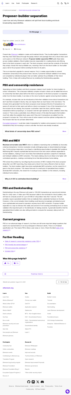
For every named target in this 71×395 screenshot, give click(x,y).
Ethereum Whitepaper (31, 345)
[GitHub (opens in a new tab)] (28, 381)
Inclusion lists (10, 251)
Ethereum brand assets (21, 386)
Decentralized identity (31, 325)
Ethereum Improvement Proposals (34, 362)
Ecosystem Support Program (11, 372)
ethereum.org (8, 288)
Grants (49, 313)
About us (11, 386)
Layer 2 (27, 332)
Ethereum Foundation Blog (11, 369)
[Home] (2, 3)
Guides (27, 297)
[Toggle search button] (58, 3)
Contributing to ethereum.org (11, 356)
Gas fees (5, 317)
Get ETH (27, 303)
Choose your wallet (30, 300)
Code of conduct (35, 386)
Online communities (8, 349)
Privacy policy (49, 386)
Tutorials (49, 300)
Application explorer (31, 307)
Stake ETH (28, 329)
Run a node (6, 320)
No (17, 263)
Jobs (42, 386)
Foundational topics (52, 317)
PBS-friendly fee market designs (16, 244)
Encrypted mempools (10, 123)
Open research (29, 359)
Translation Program (8, 359)
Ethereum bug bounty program (11, 362)
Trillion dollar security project (33, 372)
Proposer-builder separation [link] (29, 10)
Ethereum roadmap (10, 10)
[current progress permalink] (2, 219)
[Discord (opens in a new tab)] (42, 381)
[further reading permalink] (2, 237)
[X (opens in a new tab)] (37, 381)
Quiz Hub (5, 329)
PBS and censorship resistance (16, 248)
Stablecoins (28, 310)
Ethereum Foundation (9, 366)
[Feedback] (67, 391)
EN (68, 3)
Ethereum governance (31, 366)
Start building (51, 307)
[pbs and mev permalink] (2, 140)
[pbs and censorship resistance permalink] (2, 85)
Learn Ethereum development (55, 310)
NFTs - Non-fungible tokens (33, 313)
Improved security (30, 352)
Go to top (64, 282)
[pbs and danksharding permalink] (2, 188)
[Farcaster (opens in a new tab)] (33, 381)
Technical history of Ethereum (33, 356)
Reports (27, 369)
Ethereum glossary (8, 335)
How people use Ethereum (10, 332)
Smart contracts (7, 313)
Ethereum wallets (7, 307)
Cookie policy (30, 389)
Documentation (51, 303)
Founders (50, 327)
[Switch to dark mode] (62, 3)
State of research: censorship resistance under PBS (23, 241)
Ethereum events (7, 352)
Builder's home (51, 297)
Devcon (6, 376)
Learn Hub (6, 297)
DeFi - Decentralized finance (33, 317)
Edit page (17, 49)
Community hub (7, 345)
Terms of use (58, 386)
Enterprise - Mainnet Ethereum (56, 323)
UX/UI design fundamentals (55, 320)
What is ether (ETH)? (9, 303)
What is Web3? (7, 310)
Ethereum (14, 54)
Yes (8, 263)
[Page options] (12, 49)
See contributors (19, 44)
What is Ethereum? (8, 300)
